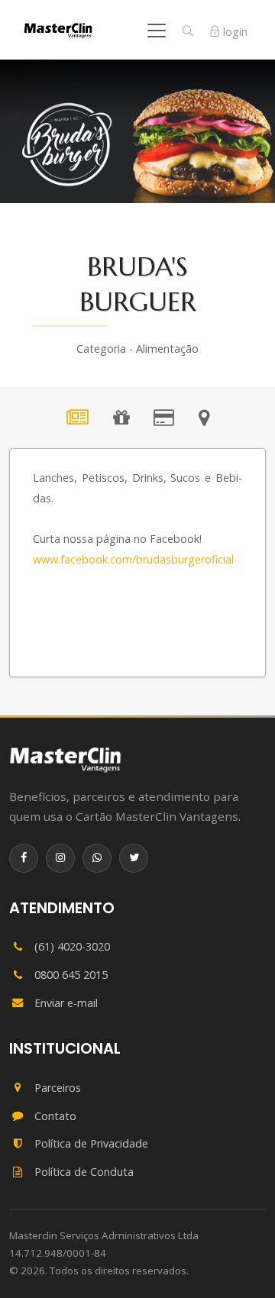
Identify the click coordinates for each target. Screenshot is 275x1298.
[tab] (77, 420)
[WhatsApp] (97, 858)
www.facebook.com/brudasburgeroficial (133, 559)
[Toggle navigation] (156, 30)
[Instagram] (60, 858)
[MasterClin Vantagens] (65, 759)
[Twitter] (133, 858)
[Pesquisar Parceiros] (188, 31)
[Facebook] (23, 858)
